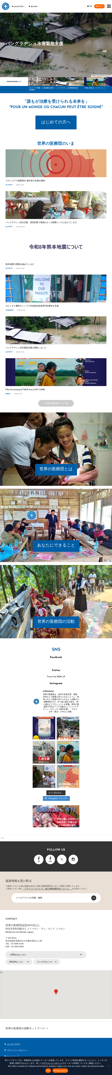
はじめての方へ (19, 6)
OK (48, 1070)
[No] (108, 1065)
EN (91, 6)
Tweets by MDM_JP (56, 677)
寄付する (99, 6)
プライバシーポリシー (17, 1050)
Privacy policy (60, 1070)
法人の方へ (34, 6)
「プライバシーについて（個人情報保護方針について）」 (47, 889)
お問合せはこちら (18, 954)
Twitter (56, 670)
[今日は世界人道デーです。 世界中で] (44, 752)
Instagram (56, 683)
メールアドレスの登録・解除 (29, 897)
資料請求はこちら (16, 962)
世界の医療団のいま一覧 (57, 403)
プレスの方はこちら (45, 962)
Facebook (56, 657)
